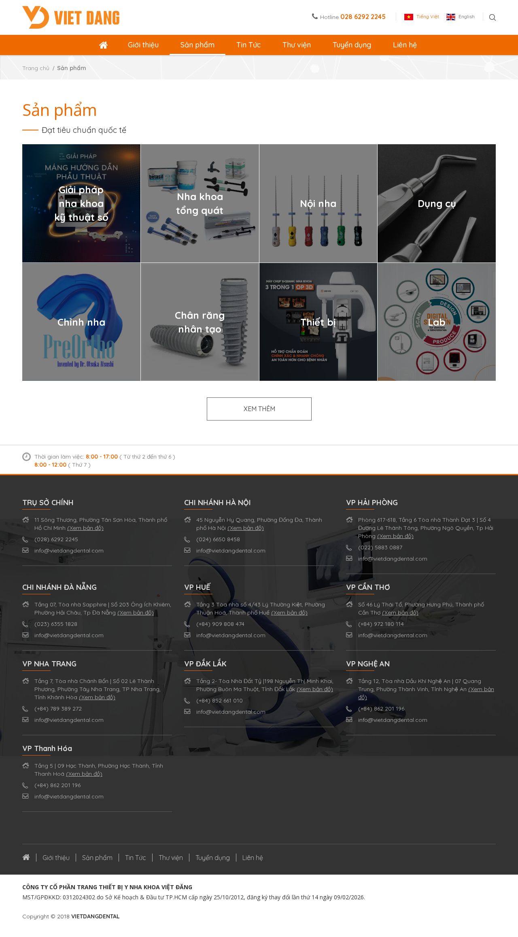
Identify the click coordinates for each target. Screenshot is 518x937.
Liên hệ (405, 44)
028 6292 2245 (363, 17)
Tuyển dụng (352, 44)
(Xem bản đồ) (85, 527)
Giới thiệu (143, 44)
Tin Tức (248, 44)
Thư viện (296, 44)
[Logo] (70, 16)
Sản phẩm (197, 44)
